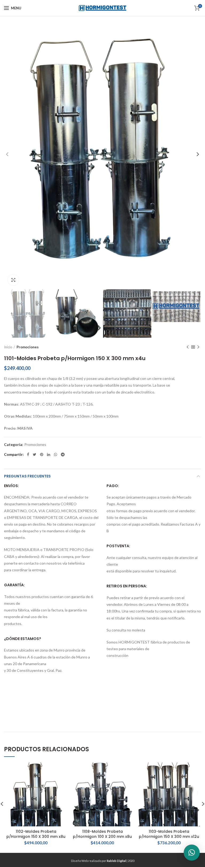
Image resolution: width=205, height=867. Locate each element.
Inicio (8, 347)
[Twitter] (34, 454)
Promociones (28, 347)
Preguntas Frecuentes (27, 476)
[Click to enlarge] (13, 280)
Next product (198, 347)
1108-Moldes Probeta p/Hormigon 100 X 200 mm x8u (102, 834)
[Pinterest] (41, 454)
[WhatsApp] (55, 454)
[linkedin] (48, 454)
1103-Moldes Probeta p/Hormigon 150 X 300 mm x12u (169, 834)
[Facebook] (28, 454)
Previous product (187, 347)
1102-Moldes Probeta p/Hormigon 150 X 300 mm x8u (35, 834)
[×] (192, 853)
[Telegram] (62, 454)
